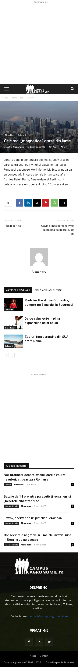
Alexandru (18, 146)
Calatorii (31, 97)
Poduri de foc (12, 226)
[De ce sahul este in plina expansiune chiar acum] (13, 322)
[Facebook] (19, 203)
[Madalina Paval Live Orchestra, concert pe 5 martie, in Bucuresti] (13, 304)
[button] (6, 89)
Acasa (5, 97)
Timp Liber (17, 97)
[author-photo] (39, 266)
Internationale (11, 506)
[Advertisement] (39, 43)
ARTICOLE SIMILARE (18, 290)
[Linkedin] (28, 203)
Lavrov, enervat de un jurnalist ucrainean (33, 518)
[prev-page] (6, 355)
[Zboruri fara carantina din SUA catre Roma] (13, 341)
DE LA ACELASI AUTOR (48, 290)
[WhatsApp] (54, 203)
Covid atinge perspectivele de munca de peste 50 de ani (57, 230)
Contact (44, 655)
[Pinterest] (45, 203)
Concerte (9, 309)
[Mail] (49, 642)
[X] (37, 203)
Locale (8, 484)
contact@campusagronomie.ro (48, 616)
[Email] (63, 203)
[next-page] (12, 355)
